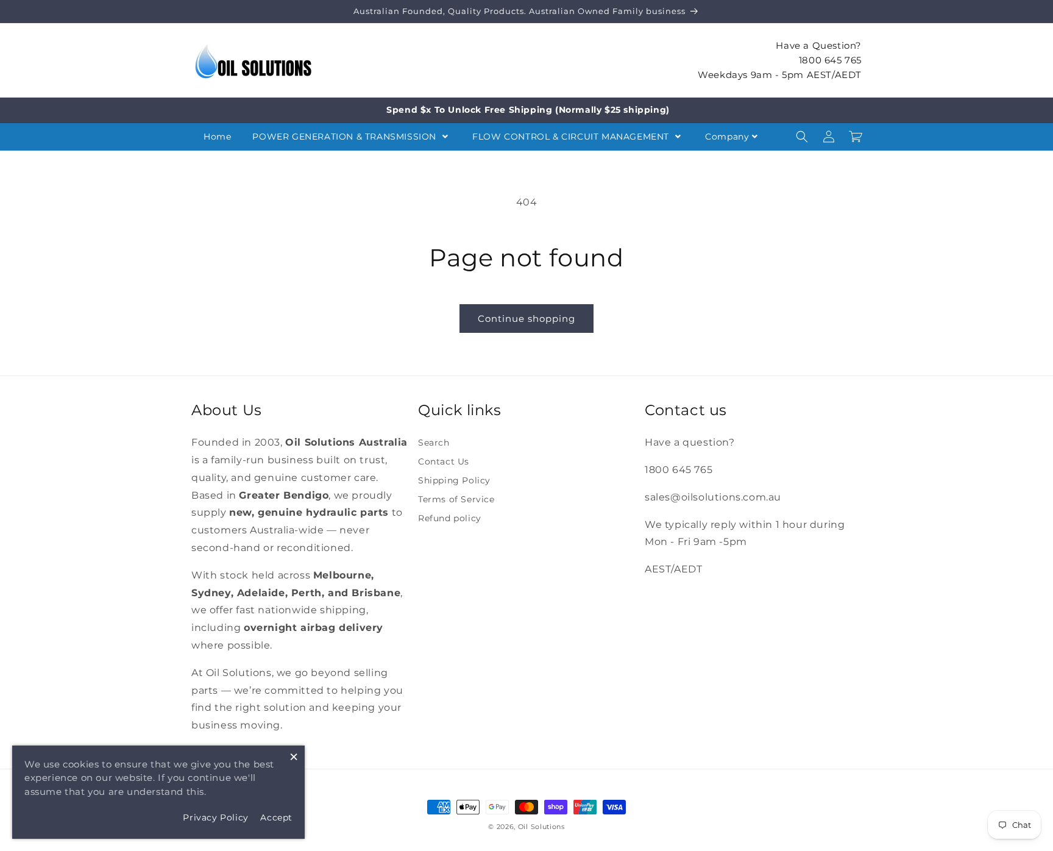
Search (434, 442)
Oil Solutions (541, 826)
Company (727, 136)
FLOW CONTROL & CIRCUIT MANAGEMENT (572, 136)
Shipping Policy (454, 480)
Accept (276, 817)
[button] (802, 136)
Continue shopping (526, 318)
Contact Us (443, 461)
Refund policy (449, 518)
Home (217, 136)
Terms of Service (456, 499)
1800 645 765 (830, 59)
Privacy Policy (215, 817)
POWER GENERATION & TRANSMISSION (345, 136)
